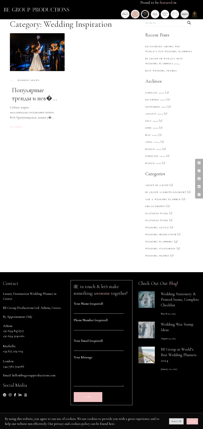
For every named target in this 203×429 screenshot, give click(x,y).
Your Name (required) (88, 304)
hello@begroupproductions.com (33, 375)
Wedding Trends (157, 256)
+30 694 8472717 (13, 331)
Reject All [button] (176, 421)
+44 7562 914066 (13, 366)
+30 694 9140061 (13, 336)
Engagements (155, 206)
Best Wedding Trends (161, 70)
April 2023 (152, 142)
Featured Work (157, 213)
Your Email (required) (88, 341)
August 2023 (154, 114)
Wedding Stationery (160, 248)
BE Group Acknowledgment (166, 192)
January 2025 (155, 93)
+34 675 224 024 (13, 351)
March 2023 (153, 149)
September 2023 (156, 107)
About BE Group (157, 185)
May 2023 (151, 135)
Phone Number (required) (91, 320)
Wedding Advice (28, 80)
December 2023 (155, 99)
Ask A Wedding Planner (163, 199)
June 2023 (152, 128)
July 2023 (151, 121)
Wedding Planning (159, 241)
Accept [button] (192, 421)
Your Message (83, 357)
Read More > (16, 127)
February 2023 (155, 156)
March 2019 (153, 163)
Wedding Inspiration (161, 234)
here (111, 424)
